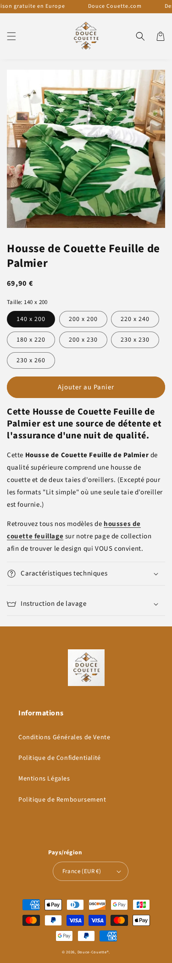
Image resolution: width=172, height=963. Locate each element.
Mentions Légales (44, 778)
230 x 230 (135, 339)
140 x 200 (31, 319)
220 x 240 (135, 319)
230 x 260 (31, 360)
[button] (11, 36)
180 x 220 (31, 339)
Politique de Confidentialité (59, 758)
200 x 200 (83, 319)
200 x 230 (83, 339)
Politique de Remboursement (62, 799)
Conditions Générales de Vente (64, 737)
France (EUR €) (81, 871)
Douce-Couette (92, 952)
